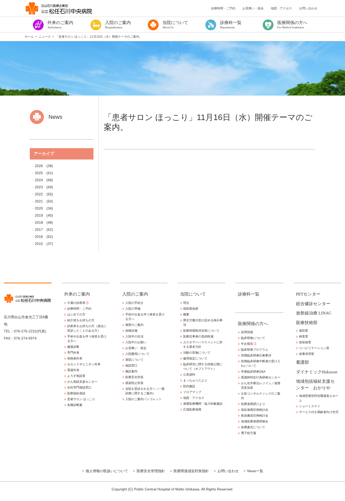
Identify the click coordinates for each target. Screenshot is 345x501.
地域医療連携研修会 (254, 421)
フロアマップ (192, 392)
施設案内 (131, 371)
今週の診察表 (76, 303)
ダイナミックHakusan (316, 372)
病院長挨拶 (190, 308)
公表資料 (189, 374)
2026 (39, 166)
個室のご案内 (134, 325)
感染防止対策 (134, 383)
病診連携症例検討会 (254, 410)
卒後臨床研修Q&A (253, 371)
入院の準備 (132, 308)
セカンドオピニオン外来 (84, 364)
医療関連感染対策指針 (191, 471)
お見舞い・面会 (253, 8)
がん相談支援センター (82, 381)
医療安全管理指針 (151, 471)
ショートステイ (309, 406)
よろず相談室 (76, 376)
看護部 (302, 362)
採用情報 (247, 332)
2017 (39, 229)
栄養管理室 (306, 354)
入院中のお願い (135, 342)
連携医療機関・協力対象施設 (203, 403)
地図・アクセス (281, 8)
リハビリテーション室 (314, 348)
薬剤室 (303, 330)
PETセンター (308, 294)
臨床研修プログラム (254, 349)
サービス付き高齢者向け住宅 (318, 412)
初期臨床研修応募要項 (256, 355)
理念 (186, 303)
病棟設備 (131, 330)
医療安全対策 (134, 377)
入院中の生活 (134, 336)
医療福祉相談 (76, 393)
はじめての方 (76, 314)
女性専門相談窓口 (79, 387)
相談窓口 (131, 365)
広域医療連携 (192, 409)
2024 (39, 180)
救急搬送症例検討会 (254, 415)
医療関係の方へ (253, 323)
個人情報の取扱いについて (107, 471)
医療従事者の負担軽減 (198, 336)
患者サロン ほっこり (81, 399)
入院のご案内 (135, 294)
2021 (39, 201)
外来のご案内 (77, 294)
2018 (39, 222)
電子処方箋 (248, 433)
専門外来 (73, 352)
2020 (39, 208)
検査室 (303, 336)
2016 (39, 237)
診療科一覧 (248, 294)
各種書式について (253, 427)
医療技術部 (306, 322)
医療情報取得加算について (201, 330)
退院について (134, 359)
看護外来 (73, 370)
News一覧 (255, 471)
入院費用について (137, 354)
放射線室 (305, 342)
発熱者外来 (74, 358)
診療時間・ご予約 (223, 8)
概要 (186, 314)
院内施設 (189, 386)
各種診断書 (74, 405)
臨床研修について (253, 338)
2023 (39, 187)
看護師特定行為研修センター (260, 377)
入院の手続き (134, 303)
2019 (39, 215)
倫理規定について (195, 358)
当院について (193, 294)
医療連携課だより (253, 404)
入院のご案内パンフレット (143, 399)
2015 (39, 244)
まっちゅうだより (195, 380)
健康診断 (73, 347)
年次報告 (247, 344)
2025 (39, 173)
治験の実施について (196, 352)
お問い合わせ (308, 8)
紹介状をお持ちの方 (80, 320)
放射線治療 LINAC (313, 313)
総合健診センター (313, 303)
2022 (39, 194)
